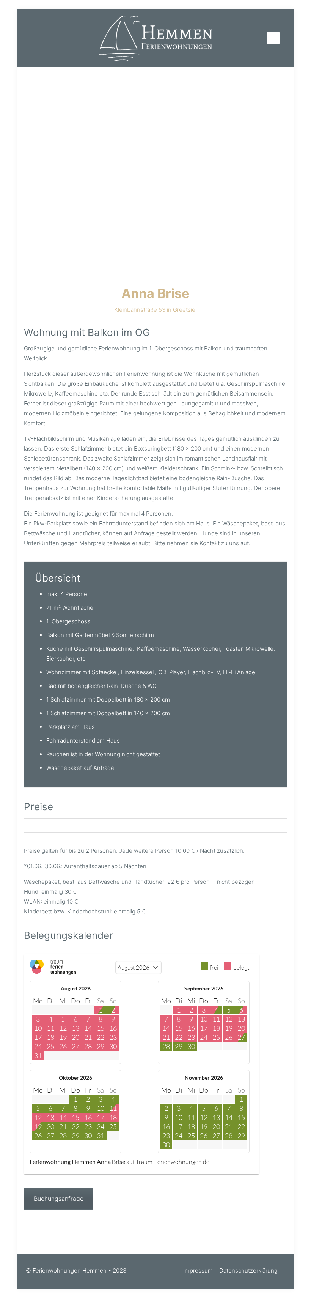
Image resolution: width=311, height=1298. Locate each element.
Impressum (198, 1270)
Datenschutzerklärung (248, 1270)
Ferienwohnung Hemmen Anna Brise (77, 1161)
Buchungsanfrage (58, 1198)
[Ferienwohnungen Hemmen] (155, 37)
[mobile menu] (273, 38)
